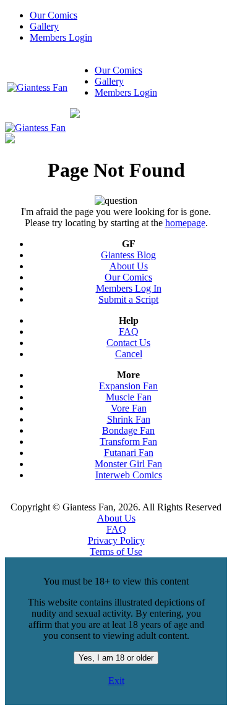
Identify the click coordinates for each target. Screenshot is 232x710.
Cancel (128, 354)
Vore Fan (129, 408)
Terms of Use (116, 551)
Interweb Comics (128, 475)
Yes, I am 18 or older (116, 657)
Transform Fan (128, 441)
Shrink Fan (128, 419)
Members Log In (128, 288)
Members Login (61, 37)
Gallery (44, 26)
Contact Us (128, 342)
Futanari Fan (128, 452)
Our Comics (53, 15)
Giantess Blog (128, 255)
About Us (129, 266)
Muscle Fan (129, 397)
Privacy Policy (116, 540)
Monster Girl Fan (128, 464)
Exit (116, 680)
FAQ (129, 331)
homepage (185, 223)
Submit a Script (128, 299)
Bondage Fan (128, 430)
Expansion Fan (128, 386)
